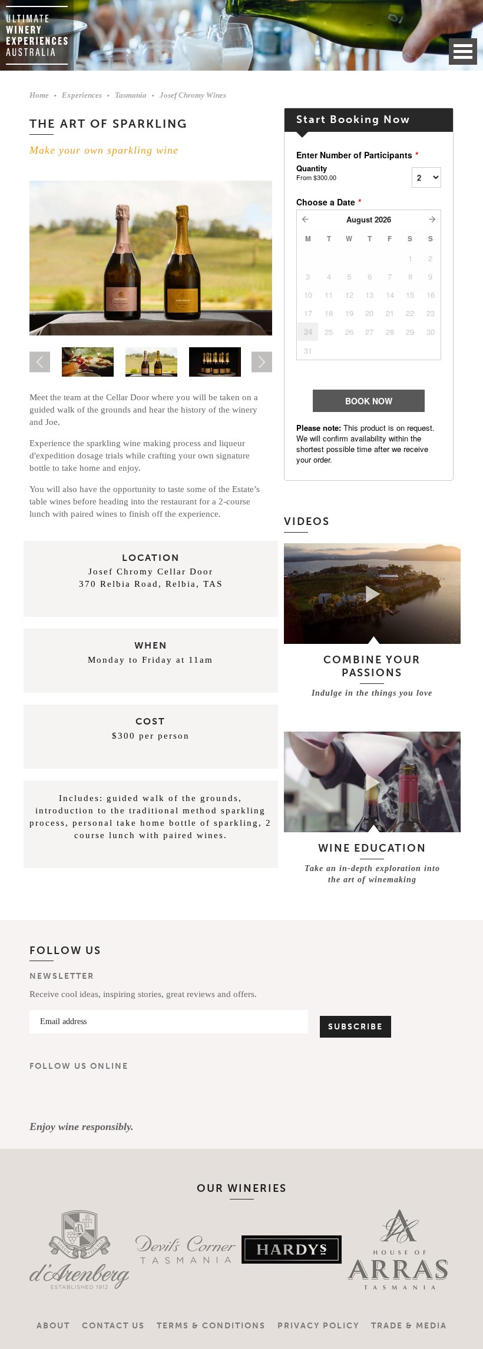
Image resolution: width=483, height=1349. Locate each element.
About (53, 1326)
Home (39, 95)
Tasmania (131, 95)
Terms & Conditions (211, 1326)
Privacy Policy (318, 1326)
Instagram (78, 1096)
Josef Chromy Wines (193, 95)
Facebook (43, 1096)
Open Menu (463, 51)
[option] (150, 258)
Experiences (82, 95)
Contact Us (113, 1326)
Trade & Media (409, 1326)
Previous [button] (39, 362)
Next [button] (262, 362)
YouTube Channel (113, 1096)
